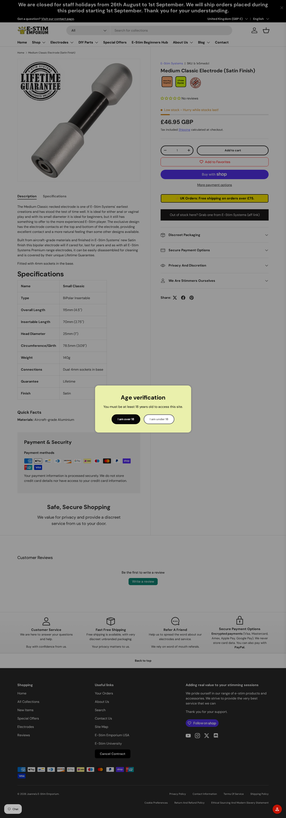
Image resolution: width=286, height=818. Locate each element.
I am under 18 (159, 419)
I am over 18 (126, 419)
